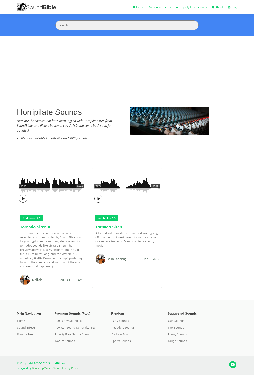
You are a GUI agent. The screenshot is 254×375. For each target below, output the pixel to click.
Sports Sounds (121, 341)
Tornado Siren (108, 227)
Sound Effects (161, 7)
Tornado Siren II (35, 227)
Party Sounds (120, 320)
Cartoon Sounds (122, 334)
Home (139, 7)
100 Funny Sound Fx (68, 320)
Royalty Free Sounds (193, 7)
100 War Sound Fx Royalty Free (75, 327)
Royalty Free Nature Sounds (73, 334)
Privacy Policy (70, 368)
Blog (234, 7)
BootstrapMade (41, 368)
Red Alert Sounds (123, 327)
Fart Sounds (176, 327)
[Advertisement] (127, 65)
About (219, 7)
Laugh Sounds (177, 341)
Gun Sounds (176, 320)
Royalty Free (25, 334)
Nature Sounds (65, 341)
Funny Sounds (177, 334)
